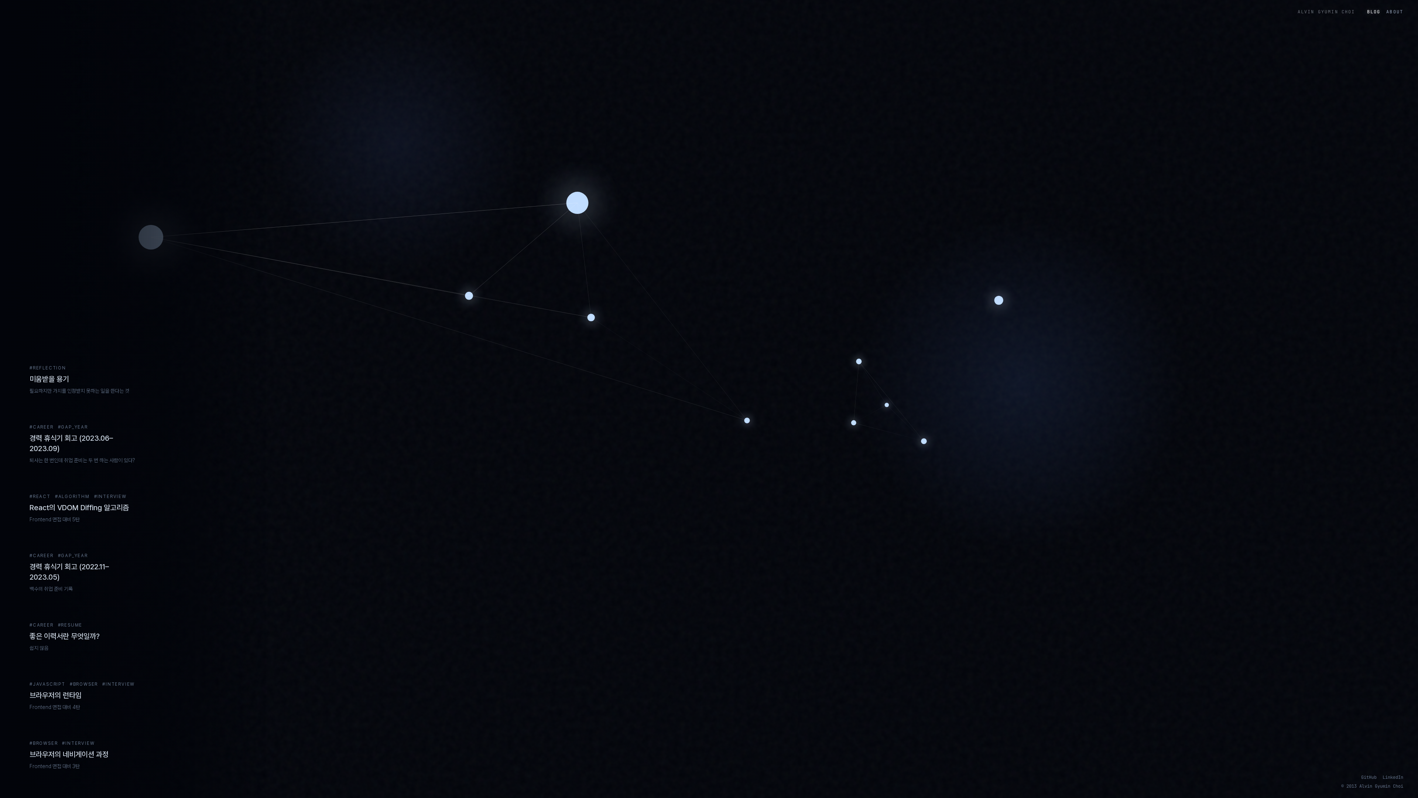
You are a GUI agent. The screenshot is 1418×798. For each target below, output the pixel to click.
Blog (1374, 12)
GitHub (1369, 777)
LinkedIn (1393, 777)
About (1394, 12)
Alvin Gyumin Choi (1326, 12)
